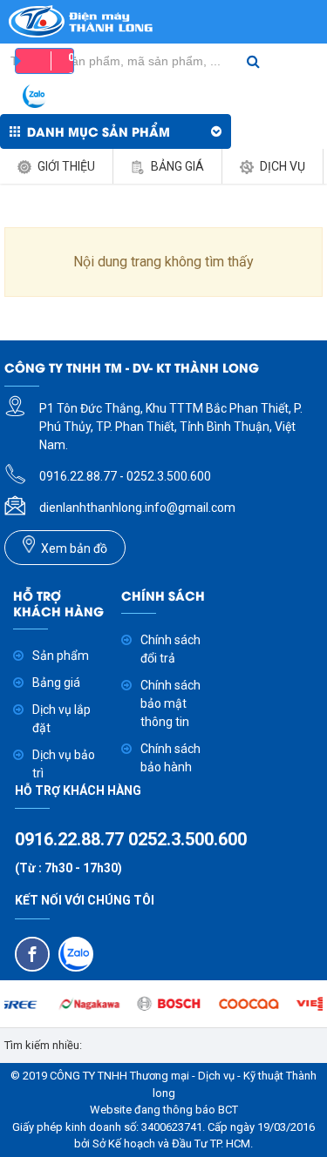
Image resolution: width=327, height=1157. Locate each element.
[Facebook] (32, 954)
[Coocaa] (243, 1004)
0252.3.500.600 (187, 839)
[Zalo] (75, 954)
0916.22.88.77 (71, 839)
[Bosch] (163, 1004)
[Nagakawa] (83, 1004)
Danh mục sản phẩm (98, 131)
